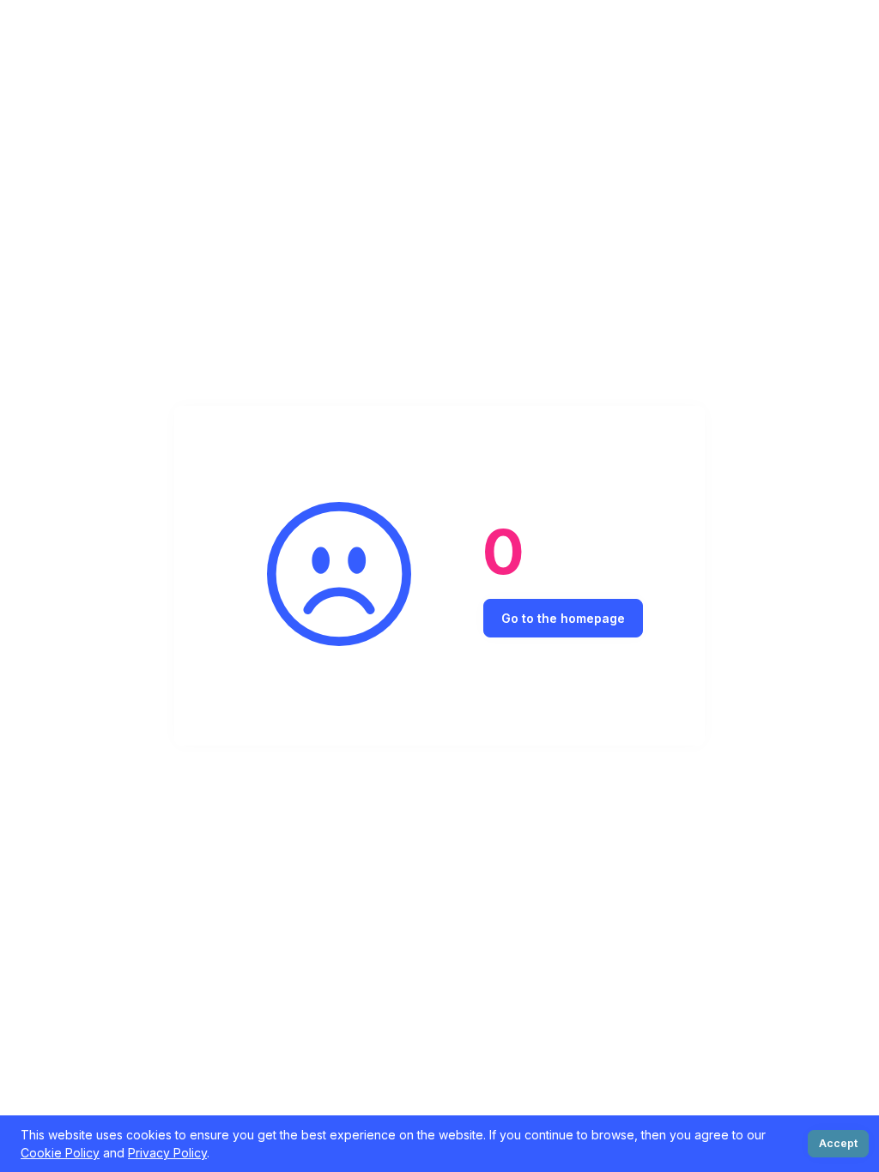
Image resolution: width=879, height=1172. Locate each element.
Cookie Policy (60, 1152)
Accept (838, 1143)
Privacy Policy (167, 1152)
